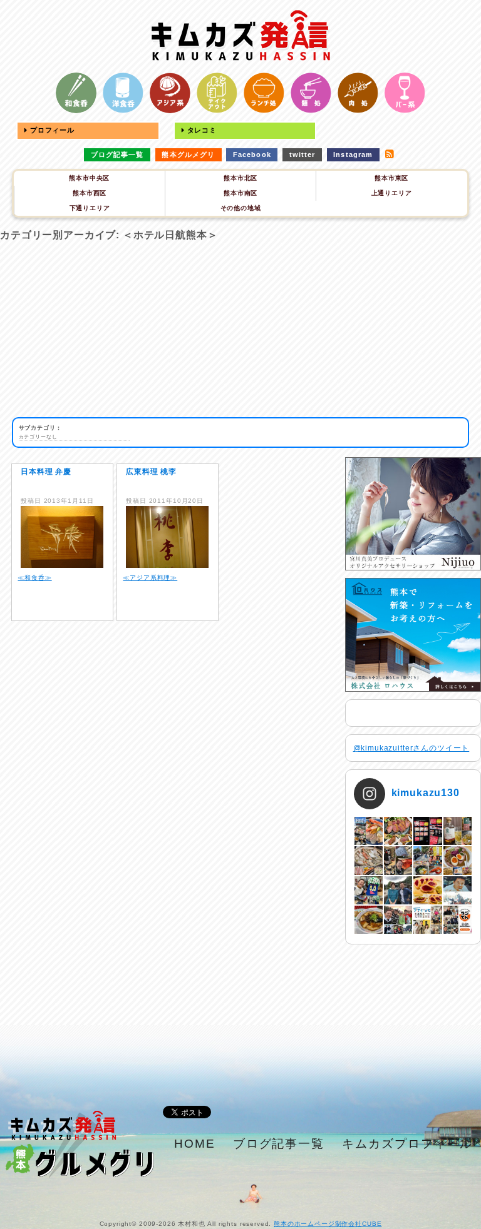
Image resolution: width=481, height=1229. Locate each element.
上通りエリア (391, 193)
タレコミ (201, 130)
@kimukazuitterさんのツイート (411, 748)
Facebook (252, 154)
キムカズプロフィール (407, 1143)
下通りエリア (90, 208)
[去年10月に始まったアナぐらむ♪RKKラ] (427, 920)
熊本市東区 (391, 177)
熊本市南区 (240, 193)
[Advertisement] (240, 329)
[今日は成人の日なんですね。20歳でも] (457, 890)
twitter (302, 154)
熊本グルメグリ (188, 154)
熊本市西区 (89, 193)
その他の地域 (240, 208)
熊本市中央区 (89, 177)
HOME (194, 1143)
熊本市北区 (240, 177)
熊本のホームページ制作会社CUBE (327, 1223)
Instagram (353, 154)
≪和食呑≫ (34, 577)
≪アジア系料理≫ (150, 577)
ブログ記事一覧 (117, 154)
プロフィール (51, 130)
